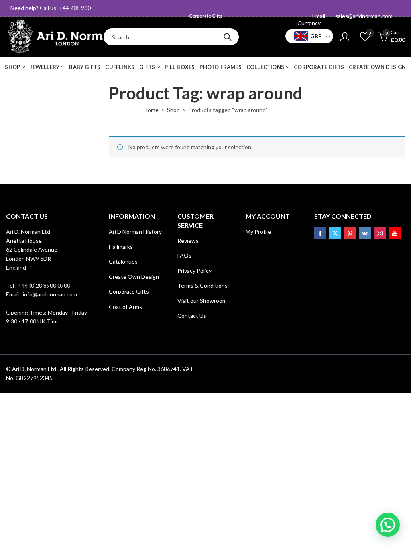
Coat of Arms (125, 306)
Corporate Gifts (129, 291)
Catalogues (123, 261)
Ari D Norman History (135, 231)
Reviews (188, 240)
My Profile (258, 231)
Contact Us (191, 315)
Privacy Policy (194, 270)
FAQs (184, 255)
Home (151, 109)
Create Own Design (134, 276)
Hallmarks (121, 246)
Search (227, 37)
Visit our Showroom (202, 300)
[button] (388, 525)
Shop (173, 109)
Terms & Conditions (202, 285)
